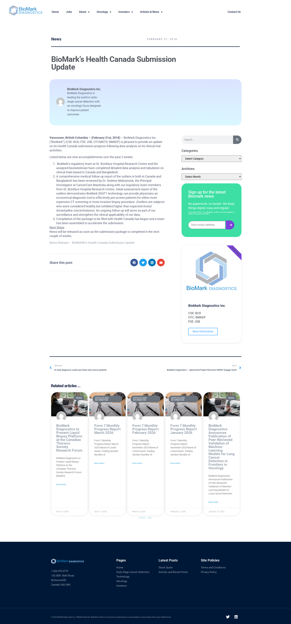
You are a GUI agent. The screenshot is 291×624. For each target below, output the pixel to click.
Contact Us (234, 11)
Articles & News (149, 11)
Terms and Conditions (213, 567)
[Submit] (230, 224)
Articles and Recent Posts (173, 572)
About (82, 11)
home (55, 11)
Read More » (61, 484)
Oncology (102, 11)
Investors (124, 11)
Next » (150, 518)
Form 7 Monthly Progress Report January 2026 (183, 429)
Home (119, 567)
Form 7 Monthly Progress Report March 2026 (107, 429)
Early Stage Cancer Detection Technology (132, 574)
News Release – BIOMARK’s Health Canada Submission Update (92, 242)
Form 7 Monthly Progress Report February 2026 (145, 429)
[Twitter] (228, 617)
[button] (134, 262)
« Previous (142, 518)
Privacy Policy (209, 572)
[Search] (237, 140)
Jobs (69, 11)
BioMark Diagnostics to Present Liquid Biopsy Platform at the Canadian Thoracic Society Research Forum (69, 438)
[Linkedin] (236, 617)
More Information (203, 331)
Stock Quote (166, 567)
